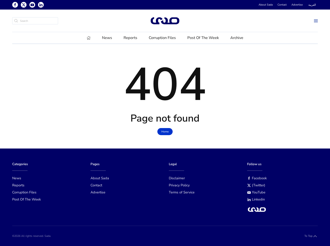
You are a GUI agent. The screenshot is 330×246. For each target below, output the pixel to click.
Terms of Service (182, 192)
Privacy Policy (179, 185)
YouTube (258, 192)
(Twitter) (258, 185)
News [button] (107, 37)
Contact (282, 4)
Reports (18, 185)
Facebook (259, 178)
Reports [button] (130, 37)
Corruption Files (162, 37)
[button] (316, 21)
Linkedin (258, 199)
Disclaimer (177, 178)
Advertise (297, 4)
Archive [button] (236, 37)
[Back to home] (165, 20)
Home (165, 131)
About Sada (266, 4)
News (16, 178)
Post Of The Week (203, 37)
